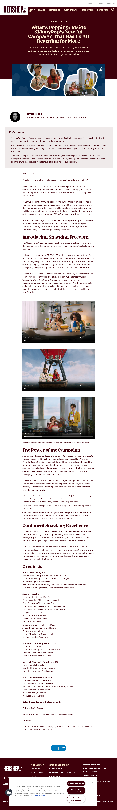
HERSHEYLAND (55, 769)
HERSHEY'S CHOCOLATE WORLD (62, 773)
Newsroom (102, 10)
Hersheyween (87, 10)
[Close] (92, 782)
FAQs (33, 776)
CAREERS (90, 4)
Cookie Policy (40, 795)
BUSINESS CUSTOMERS (91, 765)
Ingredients (54, 10)
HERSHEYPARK (55, 776)
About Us (32, 11)
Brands (41, 10)
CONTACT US (37, 773)
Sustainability (70, 10)
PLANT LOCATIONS (90, 772)
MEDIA (100, 4)
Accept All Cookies (76, 783)
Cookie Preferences (76, 799)
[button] (8, 792)
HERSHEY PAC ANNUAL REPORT (95, 768)
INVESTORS (111, 4)
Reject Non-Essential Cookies (76, 790)
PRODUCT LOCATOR (90, 775)
